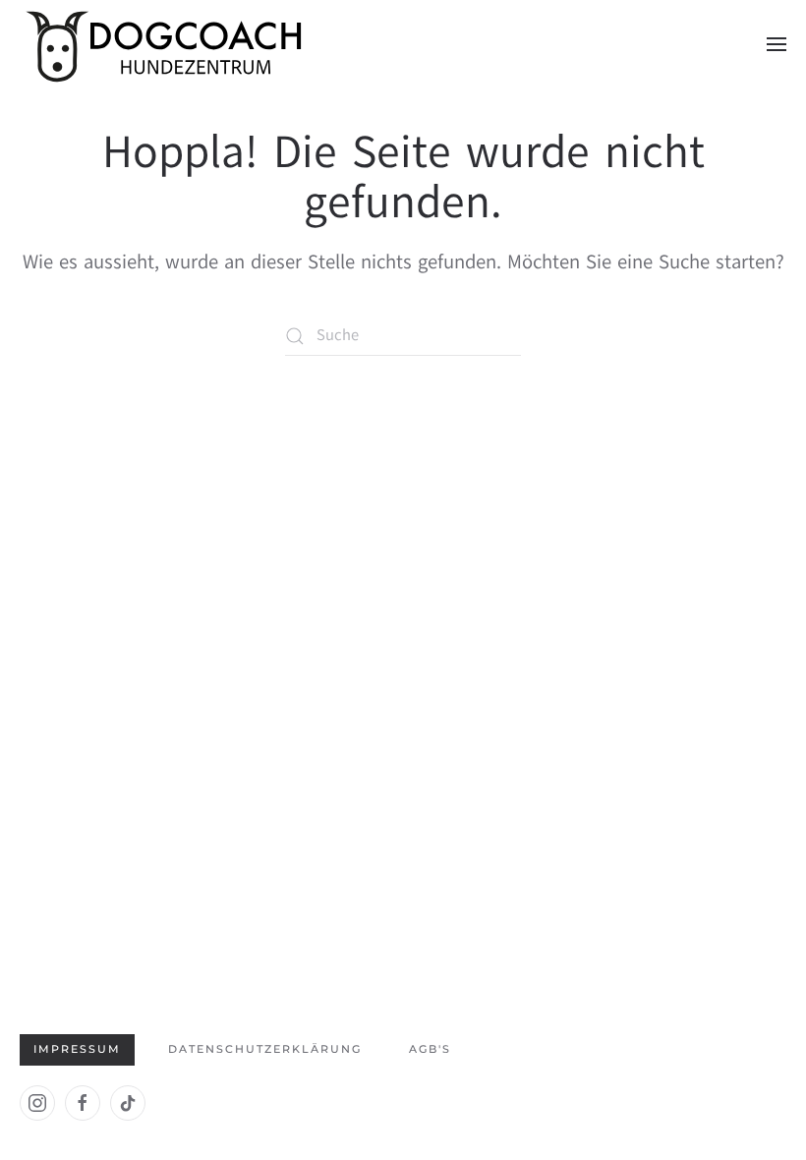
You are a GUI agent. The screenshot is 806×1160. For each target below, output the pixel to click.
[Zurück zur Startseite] (167, 44)
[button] (776, 44)
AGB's (430, 1049)
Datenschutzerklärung (265, 1049)
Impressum (77, 1049)
